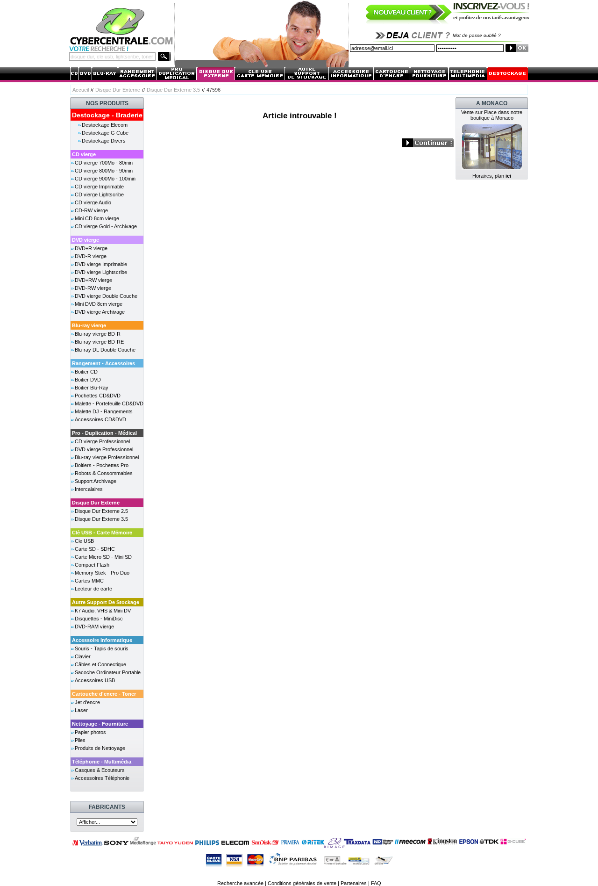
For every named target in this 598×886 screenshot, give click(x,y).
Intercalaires (89, 489)
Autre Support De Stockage (105, 602)
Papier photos (90, 732)
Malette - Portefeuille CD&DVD (109, 403)
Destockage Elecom (105, 125)
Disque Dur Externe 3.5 (173, 90)
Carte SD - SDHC (95, 549)
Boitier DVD (88, 379)
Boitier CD (86, 372)
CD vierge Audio (93, 202)
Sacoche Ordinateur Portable (108, 672)
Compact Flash (92, 565)
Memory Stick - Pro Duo (102, 573)
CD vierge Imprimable (99, 186)
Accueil (80, 90)
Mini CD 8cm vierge (97, 218)
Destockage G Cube (105, 133)
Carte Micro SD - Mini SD (103, 557)
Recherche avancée (240, 883)
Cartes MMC (89, 580)
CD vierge (84, 154)
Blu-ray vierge (89, 325)
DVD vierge (85, 240)
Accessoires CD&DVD (100, 419)
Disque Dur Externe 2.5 (101, 511)
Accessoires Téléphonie (102, 778)
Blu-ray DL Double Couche (105, 350)
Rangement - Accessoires (103, 363)
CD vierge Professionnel (102, 441)
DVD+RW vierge (93, 280)
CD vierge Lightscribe (99, 194)
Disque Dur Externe (117, 90)
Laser (81, 710)
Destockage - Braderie (107, 115)
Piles (80, 740)
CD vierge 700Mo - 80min (104, 163)
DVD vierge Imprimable (101, 264)
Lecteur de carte (93, 588)
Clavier (83, 656)
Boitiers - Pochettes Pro (101, 465)
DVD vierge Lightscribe (101, 272)
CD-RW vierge (91, 210)
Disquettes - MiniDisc (99, 618)
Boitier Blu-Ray (91, 387)
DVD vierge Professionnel (104, 449)
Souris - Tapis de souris (101, 648)
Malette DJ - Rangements (104, 411)
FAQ (376, 883)
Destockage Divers (104, 141)
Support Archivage (95, 481)
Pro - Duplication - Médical (104, 433)
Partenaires (354, 883)
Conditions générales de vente (302, 883)
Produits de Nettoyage (100, 748)
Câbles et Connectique (100, 664)
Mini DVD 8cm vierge (98, 304)
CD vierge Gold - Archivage (106, 226)
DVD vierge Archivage (100, 312)
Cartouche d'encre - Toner (104, 694)
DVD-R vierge (91, 256)
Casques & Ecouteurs (100, 770)
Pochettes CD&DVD (98, 395)
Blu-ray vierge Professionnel (107, 457)
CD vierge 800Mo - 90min (104, 170)
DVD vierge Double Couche (106, 296)
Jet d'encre (87, 702)
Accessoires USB (95, 680)
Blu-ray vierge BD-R (98, 334)
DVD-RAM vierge (94, 626)
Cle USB (84, 541)
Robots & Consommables (104, 473)
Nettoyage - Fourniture (100, 724)
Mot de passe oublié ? (477, 35)
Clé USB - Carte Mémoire (102, 532)
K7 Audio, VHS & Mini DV (103, 610)
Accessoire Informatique (102, 640)
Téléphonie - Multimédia (101, 761)
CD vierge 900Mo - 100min (105, 178)
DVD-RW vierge (93, 288)
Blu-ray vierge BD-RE (99, 342)
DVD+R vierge (91, 248)
